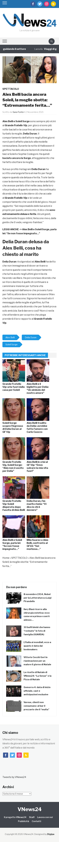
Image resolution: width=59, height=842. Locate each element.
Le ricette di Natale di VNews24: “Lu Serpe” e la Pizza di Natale (37, 676)
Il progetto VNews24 (15, 817)
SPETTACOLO (10, 88)
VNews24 (30, 809)
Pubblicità (23, 821)
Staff (31, 817)
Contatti (36, 821)
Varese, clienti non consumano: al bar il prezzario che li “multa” (36, 706)
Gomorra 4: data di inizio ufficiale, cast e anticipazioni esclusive (37, 691)
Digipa (50, 834)
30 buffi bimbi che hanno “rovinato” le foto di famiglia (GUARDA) (37, 631)
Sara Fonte (18, 112)
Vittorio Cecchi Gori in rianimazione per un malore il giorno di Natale (37, 661)
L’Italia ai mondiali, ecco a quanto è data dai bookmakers (37, 646)
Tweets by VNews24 (14, 777)
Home (5, 557)
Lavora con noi (45, 817)
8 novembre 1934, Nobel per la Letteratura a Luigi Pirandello (37, 598)
